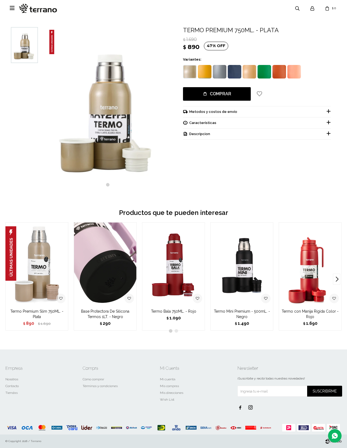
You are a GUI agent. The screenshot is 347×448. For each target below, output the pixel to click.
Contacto (12, 386)
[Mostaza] (204, 72)
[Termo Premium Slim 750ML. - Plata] (36, 264)
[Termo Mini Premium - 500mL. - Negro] (241, 264)
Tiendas (11, 393)
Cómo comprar (93, 379)
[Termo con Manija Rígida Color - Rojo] (310, 264)
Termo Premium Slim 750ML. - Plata (36, 314)
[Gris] (219, 72)
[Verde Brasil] (264, 72)
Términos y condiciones (100, 386)
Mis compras (169, 386)
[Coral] (294, 72)
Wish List (167, 399)
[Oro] (249, 72)
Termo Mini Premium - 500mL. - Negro (242, 314)
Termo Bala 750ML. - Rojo (173, 311)
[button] (108, 185)
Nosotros (11, 379)
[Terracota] (279, 72)
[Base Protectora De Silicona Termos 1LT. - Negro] (105, 264)
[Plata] (190, 72)
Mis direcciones (171, 393)
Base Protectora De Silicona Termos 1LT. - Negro (105, 314)
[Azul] (234, 72)
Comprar (220, 93)
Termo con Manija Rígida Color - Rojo (310, 314)
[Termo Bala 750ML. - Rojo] (173, 264)
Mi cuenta (167, 379)
